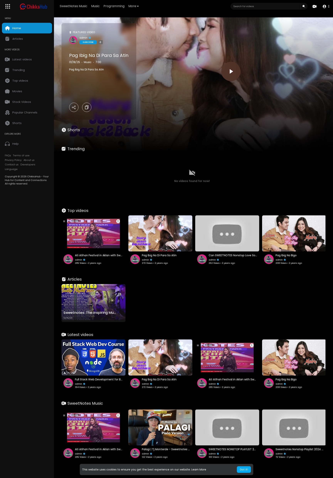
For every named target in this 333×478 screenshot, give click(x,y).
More (132, 6)
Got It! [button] (244, 469)
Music (95, 6)
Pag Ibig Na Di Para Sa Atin (99, 55)
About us (29, 160)
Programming (113, 6)
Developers (27, 164)
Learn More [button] (198, 469)
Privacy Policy (13, 160)
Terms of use (21, 155)
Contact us (11, 164)
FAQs (8, 155)
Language (11, 169)
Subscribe (88, 42)
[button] (325, 6)
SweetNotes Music (73, 6)
